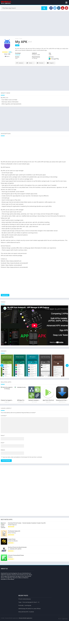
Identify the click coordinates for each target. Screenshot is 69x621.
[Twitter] (55, 8)
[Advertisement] (34, 23)
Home (16, 38)
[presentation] (2, 365)
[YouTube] (62, 8)
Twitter (30, 63)
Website (3, 450)
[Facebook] (51, 8)
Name (3, 435)
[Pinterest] (66, 8)
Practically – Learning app (24, 605)
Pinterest (41, 63)
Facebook (20, 63)
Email (2, 442)
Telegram (51, 63)
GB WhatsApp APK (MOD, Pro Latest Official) (29, 608)
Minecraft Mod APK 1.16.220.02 (26, 612)
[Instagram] (58, 8)
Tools (20, 38)
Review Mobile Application (25, 618)
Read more (5, 295)
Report (8, 56)
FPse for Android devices (24, 599)
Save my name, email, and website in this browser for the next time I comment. (22, 457)
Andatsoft (17, 54)
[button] (44, 8)
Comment (4, 415)
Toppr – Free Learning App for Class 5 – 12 (28, 602)
